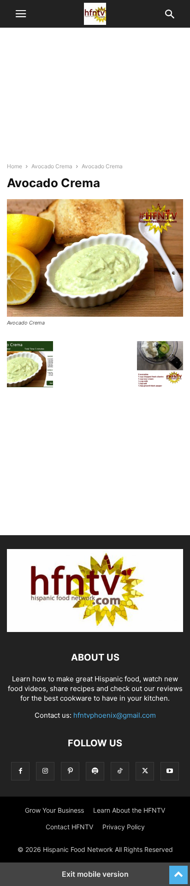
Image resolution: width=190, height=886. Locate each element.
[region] (95, 99)
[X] (145, 771)
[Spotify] (95, 771)
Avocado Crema (51, 166)
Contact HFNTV (69, 827)
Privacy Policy (123, 827)
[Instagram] (45, 771)
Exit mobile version (95, 874)
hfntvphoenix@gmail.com (114, 715)
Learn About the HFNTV (129, 810)
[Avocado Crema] (95, 314)
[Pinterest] (70, 771)
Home (14, 166)
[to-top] (178, 871)
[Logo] (95, 629)
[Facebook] (20, 771)
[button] (21, 14)
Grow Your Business (54, 810)
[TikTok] (120, 771)
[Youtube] (169, 771)
